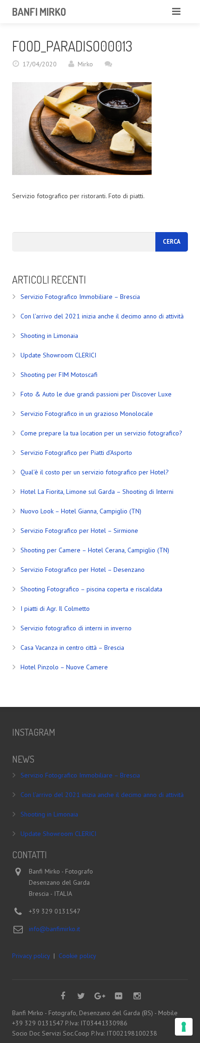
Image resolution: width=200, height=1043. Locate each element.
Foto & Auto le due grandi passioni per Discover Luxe (96, 394)
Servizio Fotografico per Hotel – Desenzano (82, 569)
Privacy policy (31, 956)
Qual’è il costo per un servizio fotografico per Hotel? (94, 472)
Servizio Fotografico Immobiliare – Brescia (80, 296)
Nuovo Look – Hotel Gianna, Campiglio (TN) (80, 511)
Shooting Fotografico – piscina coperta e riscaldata (91, 589)
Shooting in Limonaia (49, 335)
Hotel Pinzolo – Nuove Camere (64, 667)
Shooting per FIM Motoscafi (59, 374)
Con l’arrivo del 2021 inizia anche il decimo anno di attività (102, 316)
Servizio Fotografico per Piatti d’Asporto (76, 452)
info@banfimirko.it (54, 929)
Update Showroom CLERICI (58, 355)
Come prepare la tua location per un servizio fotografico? (101, 433)
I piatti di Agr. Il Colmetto (55, 608)
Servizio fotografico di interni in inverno (76, 628)
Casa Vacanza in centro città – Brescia (72, 647)
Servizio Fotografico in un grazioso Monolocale (86, 413)
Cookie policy (77, 956)
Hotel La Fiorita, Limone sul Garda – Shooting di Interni (96, 491)
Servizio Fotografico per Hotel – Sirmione (79, 530)
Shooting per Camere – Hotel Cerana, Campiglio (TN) (94, 550)
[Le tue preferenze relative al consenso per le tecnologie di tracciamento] (184, 1027)
